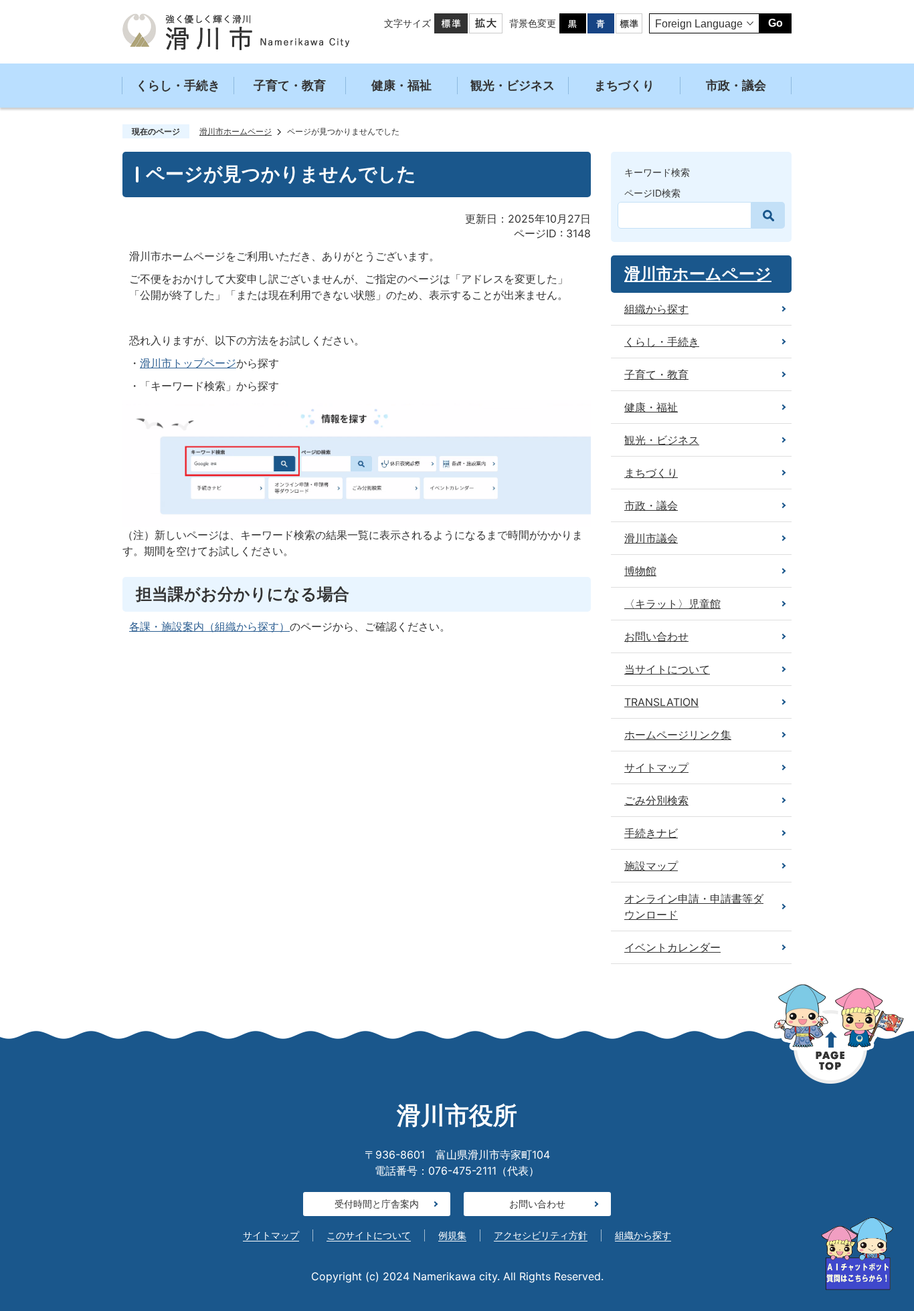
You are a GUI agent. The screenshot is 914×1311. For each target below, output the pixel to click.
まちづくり (624, 85)
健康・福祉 (401, 85)
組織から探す (643, 1235)
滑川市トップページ (188, 363)
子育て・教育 (290, 85)
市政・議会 (736, 85)
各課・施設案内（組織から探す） (209, 626)
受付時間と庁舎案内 (377, 1203)
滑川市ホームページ (235, 131)
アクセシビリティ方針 (540, 1235)
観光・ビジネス (512, 85)
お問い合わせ (537, 1203)
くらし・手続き (178, 85)
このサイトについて (369, 1235)
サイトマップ (271, 1235)
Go (775, 23)
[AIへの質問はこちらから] (857, 1254)
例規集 (452, 1235)
